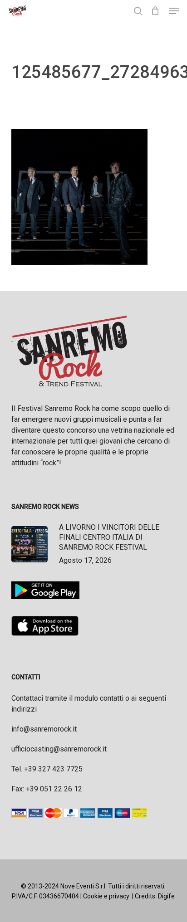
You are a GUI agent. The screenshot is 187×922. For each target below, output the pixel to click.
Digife (166, 896)
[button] (174, 10)
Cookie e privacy (106, 896)
